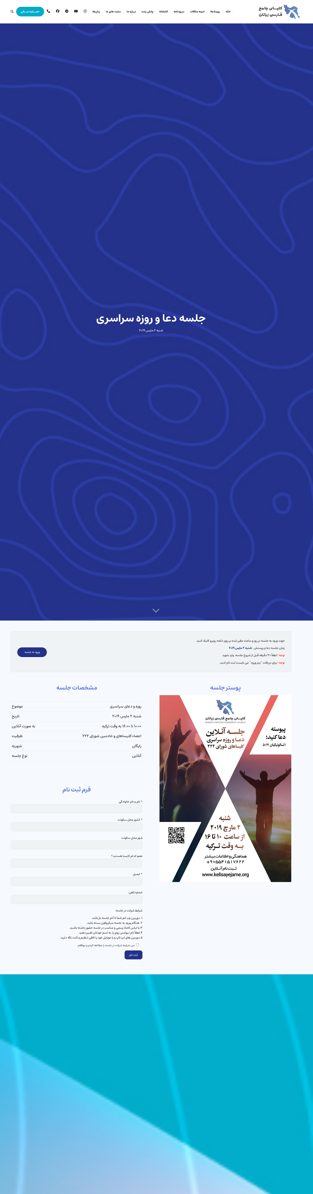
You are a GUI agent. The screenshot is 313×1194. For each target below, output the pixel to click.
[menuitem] (228, 11)
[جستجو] (12, 11)
